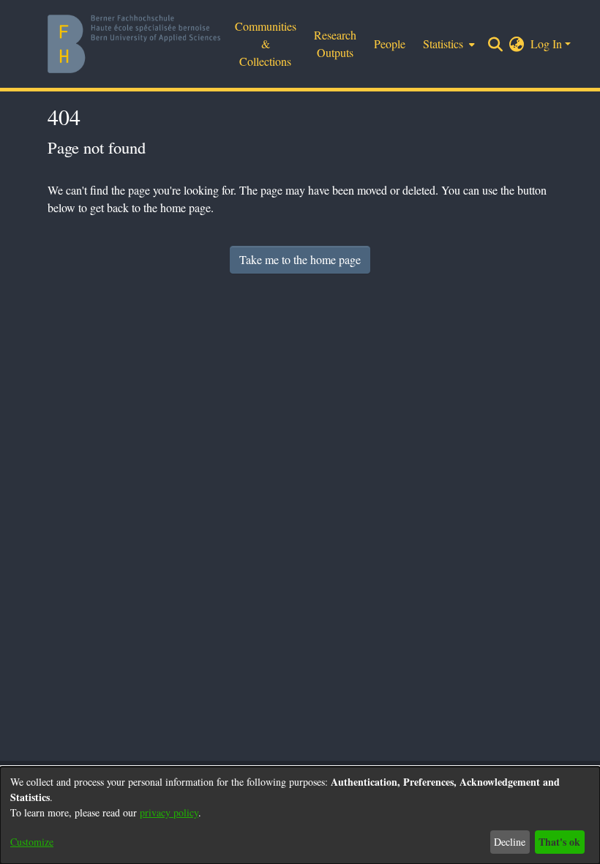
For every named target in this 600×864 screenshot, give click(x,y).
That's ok (559, 841)
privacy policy (169, 812)
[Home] (134, 44)
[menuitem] (447, 44)
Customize (31, 842)
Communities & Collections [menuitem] (265, 43)
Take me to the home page (300, 259)
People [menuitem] (389, 43)
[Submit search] (496, 44)
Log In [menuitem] (546, 43)
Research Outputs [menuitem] (335, 43)
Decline (509, 842)
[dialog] (300, 815)
